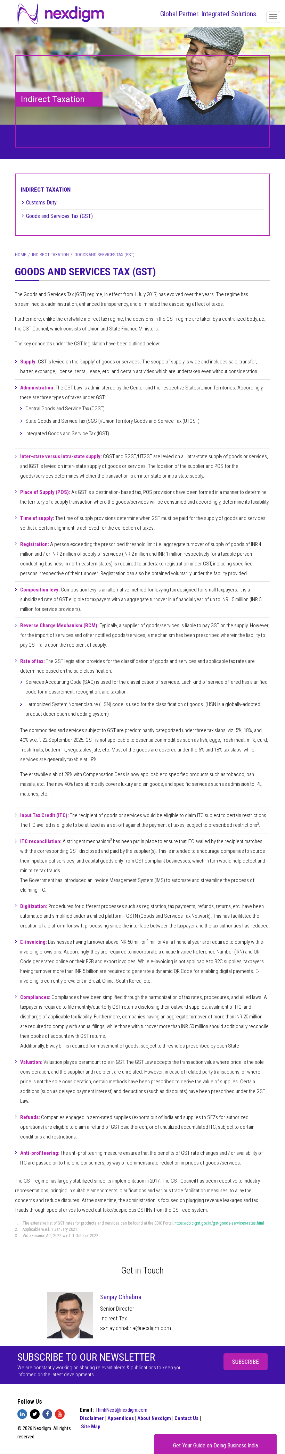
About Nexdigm (154, 1418)
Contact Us (187, 1418)
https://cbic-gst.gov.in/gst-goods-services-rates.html (219, 1223)
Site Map (90, 1426)
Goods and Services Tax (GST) (59, 216)
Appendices (121, 1418)
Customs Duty (41, 202)
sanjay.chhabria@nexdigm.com (135, 1328)
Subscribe (245, 1361)
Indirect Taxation (46, 189)
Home (20, 254)
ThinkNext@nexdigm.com (121, 1410)
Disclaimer (92, 1418)
